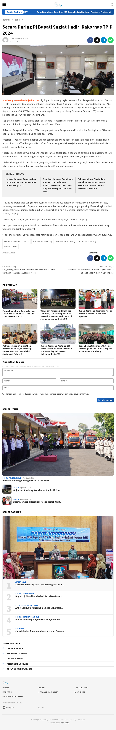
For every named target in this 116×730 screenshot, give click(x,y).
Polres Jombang (15, 658)
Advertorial (20, 582)
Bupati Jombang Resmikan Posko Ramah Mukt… (37, 502)
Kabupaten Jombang (42, 241)
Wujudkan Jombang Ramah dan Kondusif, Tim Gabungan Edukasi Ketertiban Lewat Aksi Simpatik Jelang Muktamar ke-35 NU (58, 185)
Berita (5, 478)
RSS (43, 707)
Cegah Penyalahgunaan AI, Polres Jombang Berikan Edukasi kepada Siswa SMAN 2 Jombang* (95, 348)
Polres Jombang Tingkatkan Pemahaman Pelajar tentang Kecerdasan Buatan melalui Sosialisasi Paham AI (16, 349)
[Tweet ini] (97, 40)
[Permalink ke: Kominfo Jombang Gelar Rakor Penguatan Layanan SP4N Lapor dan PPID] (58, 547)
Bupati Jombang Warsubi (19, 669)
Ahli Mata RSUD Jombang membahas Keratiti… (39, 608)
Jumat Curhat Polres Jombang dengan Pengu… (39, 631)
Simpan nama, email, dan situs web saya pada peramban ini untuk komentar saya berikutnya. (47, 393)
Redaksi (42, 687)
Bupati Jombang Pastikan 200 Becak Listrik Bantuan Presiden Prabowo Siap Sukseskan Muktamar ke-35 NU (56, 349)
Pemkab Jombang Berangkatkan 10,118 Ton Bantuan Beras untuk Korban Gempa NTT (20, 182)
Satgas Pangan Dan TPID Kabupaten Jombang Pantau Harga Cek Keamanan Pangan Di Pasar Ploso (28, 269)
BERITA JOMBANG (12, 241)
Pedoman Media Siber (12, 696)
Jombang (7, 100)
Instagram (10, 707)
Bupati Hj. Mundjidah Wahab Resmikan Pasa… (38, 596)
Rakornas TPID (10, 246)
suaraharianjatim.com (27, 100)
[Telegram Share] (104, 40)
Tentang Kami (81, 687)
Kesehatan (20, 605)
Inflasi (26, 241)
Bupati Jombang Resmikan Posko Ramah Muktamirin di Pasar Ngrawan (95, 313)
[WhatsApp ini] (111, 40)
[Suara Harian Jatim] (58, 4)
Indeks (5, 687)
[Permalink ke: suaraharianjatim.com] (5, 39)
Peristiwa (19, 629)
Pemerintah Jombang (65, 241)
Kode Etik (7, 692)
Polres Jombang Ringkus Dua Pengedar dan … (39, 619)
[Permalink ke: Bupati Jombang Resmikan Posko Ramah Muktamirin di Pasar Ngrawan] (96, 299)
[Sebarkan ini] (90, 40)
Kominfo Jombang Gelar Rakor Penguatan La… (39, 584)
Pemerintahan (15, 478)
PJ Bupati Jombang (87, 241)
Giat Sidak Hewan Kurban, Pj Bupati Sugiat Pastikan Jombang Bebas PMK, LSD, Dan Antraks (91, 269)
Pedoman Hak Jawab (48, 692)
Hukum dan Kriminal (30, 617)
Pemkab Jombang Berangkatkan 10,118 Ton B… (27, 480)
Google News (63, 722)
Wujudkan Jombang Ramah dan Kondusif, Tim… (37, 490)
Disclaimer (79, 692)
